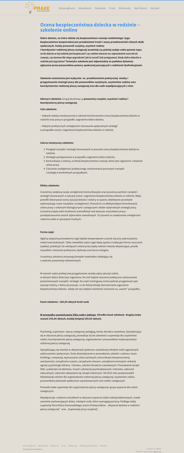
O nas (112, 8)
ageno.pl (157, 451)
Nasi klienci (140, 8)
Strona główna (67, 8)
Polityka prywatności (89, 445)
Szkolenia (100, 8)
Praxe (37, 7)
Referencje (125, 8)
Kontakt (154, 8)
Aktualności (84, 8)
